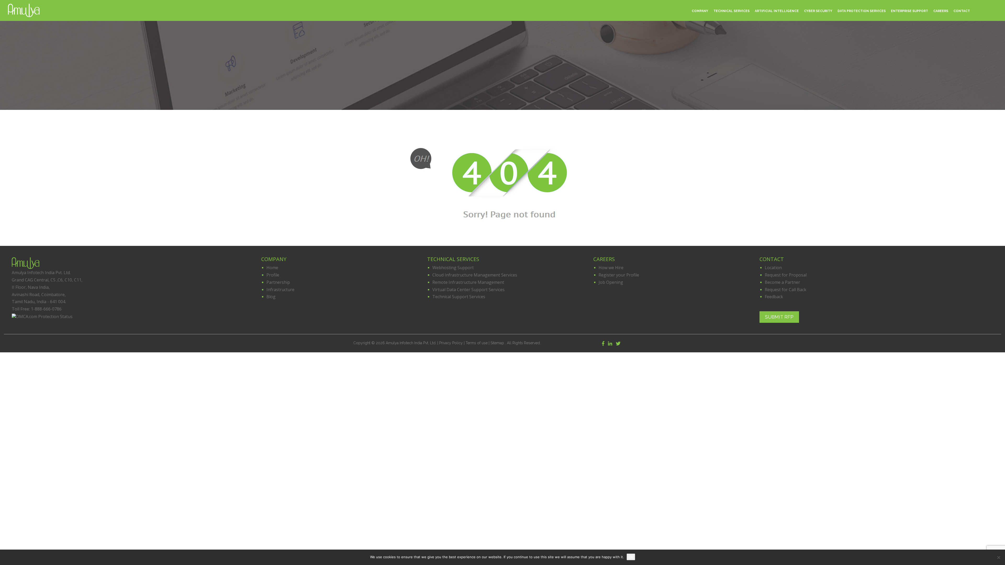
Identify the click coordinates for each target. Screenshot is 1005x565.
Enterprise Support (909, 11)
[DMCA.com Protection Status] (42, 316)
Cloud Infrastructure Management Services (474, 275)
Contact (961, 11)
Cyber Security (818, 11)
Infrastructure (280, 289)
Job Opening (611, 282)
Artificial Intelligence (777, 11)
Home (272, 267)
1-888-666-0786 (46, 309)
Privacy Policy (451, 343)
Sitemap (497, 343)
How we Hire (611, 267)
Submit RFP (779, 316)
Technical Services (731, 11)
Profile (272, 275)
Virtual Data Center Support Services (468, 289)
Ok (631, 557)
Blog (271, 297)
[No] (998, 557)
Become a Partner (782, 282)
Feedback (774, 297)
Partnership (278, 282)
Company (700, 11)
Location (773, 267)
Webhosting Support (453, 267)
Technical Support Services (458, 297)
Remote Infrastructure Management (468, 282)
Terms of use (477, 343)
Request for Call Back (785, 289)
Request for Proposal (786, 275)
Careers (940, 11)
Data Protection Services (862, 11)
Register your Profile (619, 275)
